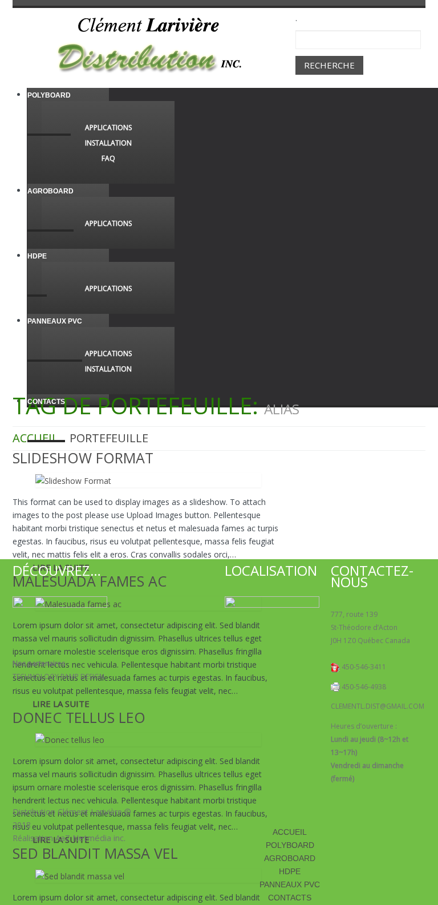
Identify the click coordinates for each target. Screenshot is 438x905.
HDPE (37, 256)
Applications (108, 127)
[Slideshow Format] (73, 479)
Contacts (46, 402)
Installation (108, 143)
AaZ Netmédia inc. (90, 837)
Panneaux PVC (54, 321)
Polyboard (49, 95)
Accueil (290, 832)
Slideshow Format (83, 457)
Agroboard (50, 191)
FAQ (108, 158)
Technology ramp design (58, 676)
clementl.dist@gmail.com (377, 706)
